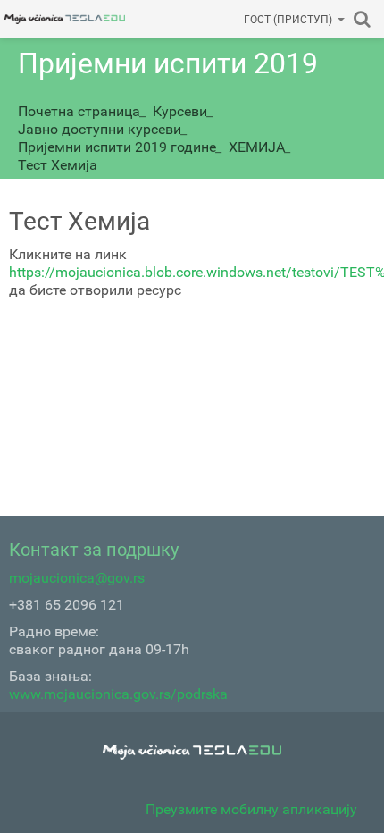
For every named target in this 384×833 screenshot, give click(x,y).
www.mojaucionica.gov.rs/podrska (118, 694)
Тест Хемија (57, 164)
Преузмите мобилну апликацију (251, 809)
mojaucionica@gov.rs (77, 577)
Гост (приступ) (288, 19)
